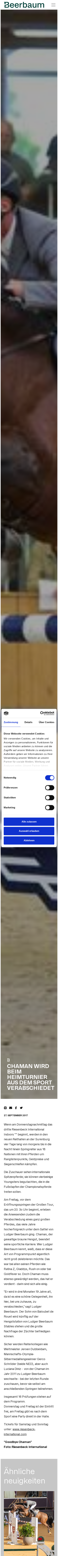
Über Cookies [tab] (46, 722)
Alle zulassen (29, 821)
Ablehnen (29, 840)
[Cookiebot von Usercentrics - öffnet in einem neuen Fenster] (41, 713)
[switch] (49, 787)
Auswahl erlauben (29, 831)
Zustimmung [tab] (11, 722)
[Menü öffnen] (53, 4)
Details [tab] (28, 722)
